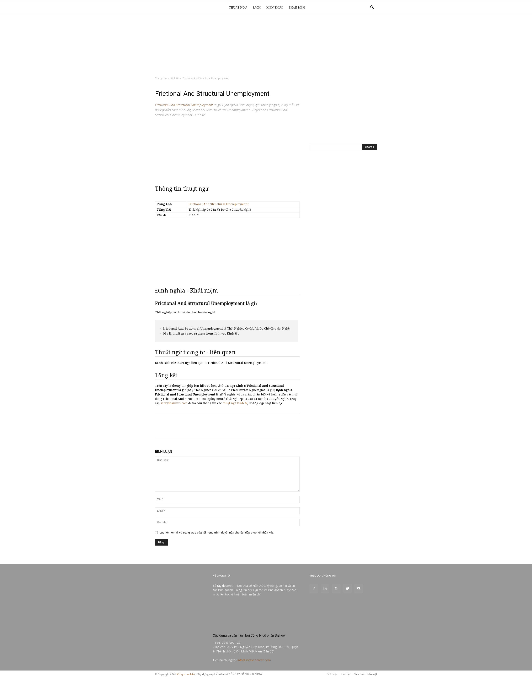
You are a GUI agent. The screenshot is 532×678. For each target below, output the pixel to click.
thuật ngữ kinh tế (235, 403)
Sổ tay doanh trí (223, 586)
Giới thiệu (331, 674)
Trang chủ (161, 78)
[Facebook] (314, 588)
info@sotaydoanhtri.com (254, 660)
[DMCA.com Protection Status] (244, 627)
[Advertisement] (266, 46)
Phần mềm (297, 7)
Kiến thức (274, 7)
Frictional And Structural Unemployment (218, 204)
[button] (372, 8)
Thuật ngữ (238, 7)
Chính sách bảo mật (365, 674)
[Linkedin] (325, 588)
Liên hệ (345, 674)
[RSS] (336, 588)
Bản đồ (268, 651)
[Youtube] (359, 588)
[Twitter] (347, 588)
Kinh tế (175, 78)
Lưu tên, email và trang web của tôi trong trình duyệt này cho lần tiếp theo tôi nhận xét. (216, 532)
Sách (257, 7)
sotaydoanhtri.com (173, 403)
